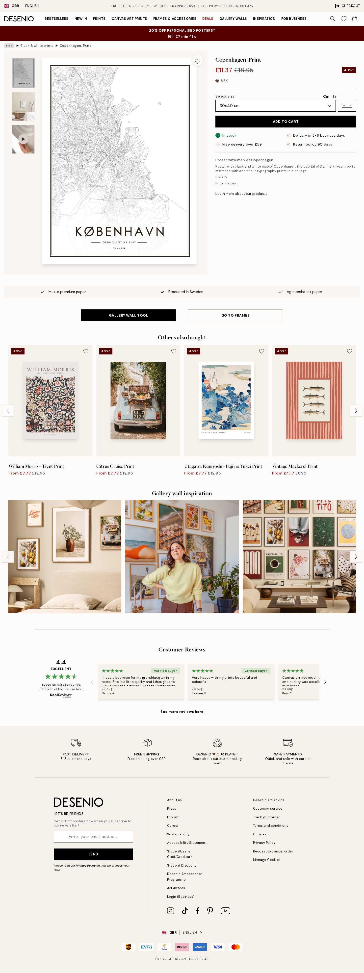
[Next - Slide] (356, 411)
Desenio (196, 959)
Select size (224, 96)
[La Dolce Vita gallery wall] (182, 556)
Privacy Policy (86, 866)
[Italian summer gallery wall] (64, 556)
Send (93, 854)
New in (81, 19)
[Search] (332, 19)
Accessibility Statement (187, 843)
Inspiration (264, 19)
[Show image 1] (23, 73)
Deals (207, 19)
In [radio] (334, 96)
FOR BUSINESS (294, 19)
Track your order (266, 817)
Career (173, 825)
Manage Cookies (267, 860)
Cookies (260, 834)
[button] (347, 106)
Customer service (268, 808)
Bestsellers (57, 19)
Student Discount (181, 865)
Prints (99, 19)
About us (174, 800)
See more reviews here (182, 711)
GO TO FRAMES (235, 315)
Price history (225, 183)
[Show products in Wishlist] (343, 19)
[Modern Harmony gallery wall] (299, 556)
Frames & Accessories (174, 19)
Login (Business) (181, 897)
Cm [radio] (326, 96)
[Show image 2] (23, 106)
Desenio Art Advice (269, 800)
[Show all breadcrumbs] (9, 45)
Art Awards (176, 888)
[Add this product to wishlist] (198, 61)
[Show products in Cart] (354, 19)
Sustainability (178, 834)
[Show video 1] (23, 139)
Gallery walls (233, 19)
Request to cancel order (273, 851)
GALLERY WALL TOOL (128, 315)
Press (171, 808)
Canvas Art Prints (129, 19)
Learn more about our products (241, 194)
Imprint (173, 817)
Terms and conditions (270, 825)
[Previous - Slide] (8, 411)
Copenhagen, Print (75, 46)
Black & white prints (37, 46)
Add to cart (286, 121)
